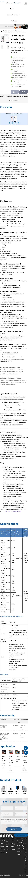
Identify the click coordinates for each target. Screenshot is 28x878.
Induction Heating (17, 30)
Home (4, 30)
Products (9, 30)
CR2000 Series (16, 511)
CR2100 (7, 511)
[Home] (2, 1)
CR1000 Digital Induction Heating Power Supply (14, 32)
